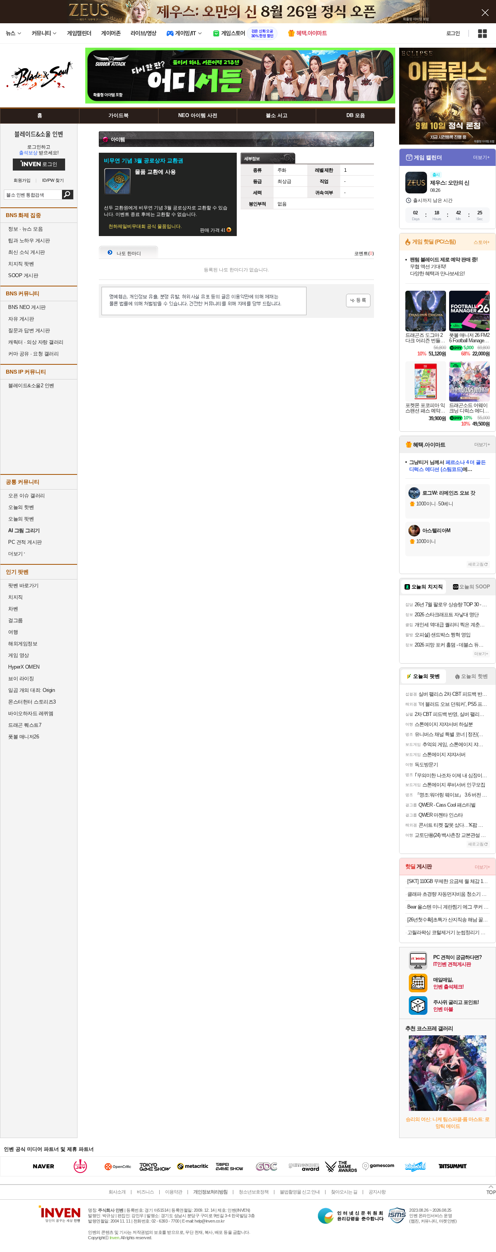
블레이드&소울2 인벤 (31, 385)
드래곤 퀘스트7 (24, 725)
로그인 (453, 33)
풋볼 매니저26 (23, 736)
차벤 (13, 608)
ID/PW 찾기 (53, 180)
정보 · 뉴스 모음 (25, 228)
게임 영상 (18, 655)
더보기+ (481, 157)
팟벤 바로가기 (23, 585)
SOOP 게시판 (23, 275)
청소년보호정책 (254, 1192)
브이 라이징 (21, 678)
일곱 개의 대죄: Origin (31, 690)
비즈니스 (145, 1192)
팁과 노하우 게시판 (29, 240)
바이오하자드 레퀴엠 (30, 713)
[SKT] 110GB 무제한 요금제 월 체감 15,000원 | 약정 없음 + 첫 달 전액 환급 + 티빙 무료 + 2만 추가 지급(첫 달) (448, 881)
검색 (67, 194)
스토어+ (482, 242)
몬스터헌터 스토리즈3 (32, 701)
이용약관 (173, 1192)
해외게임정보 (22, 643)
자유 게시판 (21, 318)
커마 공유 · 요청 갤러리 (33, 353)
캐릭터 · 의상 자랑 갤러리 (36, 342)
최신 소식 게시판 (26, 252)
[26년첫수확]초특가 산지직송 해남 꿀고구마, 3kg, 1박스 (448, 920)
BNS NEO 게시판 (27, 307)
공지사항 (377, 1192)
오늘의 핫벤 (21, 507)
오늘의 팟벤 (21, 518)
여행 (13, 632)
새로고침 (476, 564)
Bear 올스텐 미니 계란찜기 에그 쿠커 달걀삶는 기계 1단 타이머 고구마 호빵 (448, 907)
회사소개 (117, 1192)
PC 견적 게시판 (25, 542)
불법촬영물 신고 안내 (300, 1192)
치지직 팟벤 (21, 263)
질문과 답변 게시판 (29, 330)
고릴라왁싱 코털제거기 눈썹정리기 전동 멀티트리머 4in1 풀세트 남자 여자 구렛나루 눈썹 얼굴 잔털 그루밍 (448, 932)
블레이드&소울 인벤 (38, 134)
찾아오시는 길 (344, 1192)
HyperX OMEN (24, 666)
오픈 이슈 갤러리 (26, 495)
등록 (358, 300)
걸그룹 (15, 620)
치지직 (15, 597)
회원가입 (22, 180)
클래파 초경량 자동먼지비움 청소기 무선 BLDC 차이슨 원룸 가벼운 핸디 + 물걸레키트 (448, 894)
